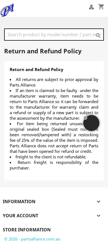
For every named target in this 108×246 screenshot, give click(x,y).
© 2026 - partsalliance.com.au (32, 239)
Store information (27, 230)
